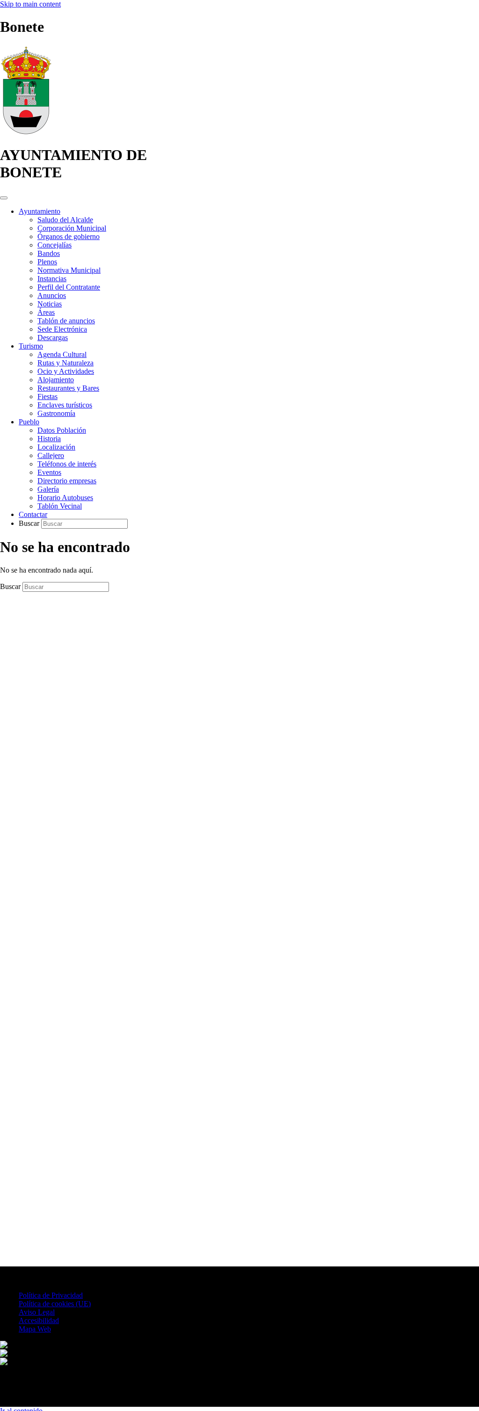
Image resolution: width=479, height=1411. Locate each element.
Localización (56, 447)
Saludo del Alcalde (65, 220)
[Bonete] (26, 132)
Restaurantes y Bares (68, 388)
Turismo (31, 346)
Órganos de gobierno (68, 236)
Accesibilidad (39, 1320)
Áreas (46, 312)
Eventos (49, 472)
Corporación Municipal (71, 228)
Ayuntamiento (39, 211)
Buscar (30, 523)
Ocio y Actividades (65, 371)
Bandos (48, 253)
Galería (48, 489)
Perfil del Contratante (68, 287)
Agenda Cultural (62, 354)
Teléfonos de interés (66, 464)
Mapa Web (35, 1329)
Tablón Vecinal (59, 506)
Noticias (49, 304)
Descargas (52, 338)
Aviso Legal (37, 1312)
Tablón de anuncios (66, 321)
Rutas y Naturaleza (65, 363)
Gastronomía (56, 413)
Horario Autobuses (65, 498)
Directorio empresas (66, 481)
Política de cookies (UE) (55, 1304)
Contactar (33, 514)
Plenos (47, 262)
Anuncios (51, 295)
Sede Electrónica (62, 329)
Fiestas (47, 396)
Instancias (51, 279)
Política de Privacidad (51, 1295)
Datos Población (61, 430)
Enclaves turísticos (64, 405)
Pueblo (29, 422)
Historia (49, 439)
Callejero (50, 455)
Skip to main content (30, 4)
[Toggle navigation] (3, 197)
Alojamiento (55, 380)
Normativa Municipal (69, 270)
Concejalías (54, 245)
